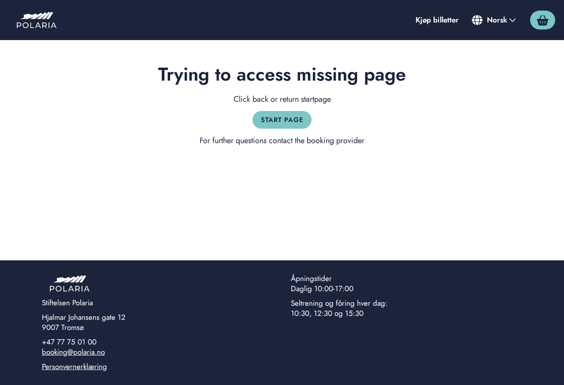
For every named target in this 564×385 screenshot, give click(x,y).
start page (282, 120)
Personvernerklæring (74, 366)
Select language (494, 20)
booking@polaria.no (73, 352)
